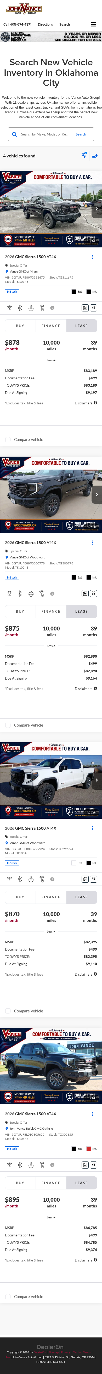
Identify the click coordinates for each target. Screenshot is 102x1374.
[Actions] (92, 256)
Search (81, 134)
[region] (51, 379)
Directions (45, 24)
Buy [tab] (20, 326)
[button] (17, 24)
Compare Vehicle (28, 439)
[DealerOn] (50, 1347)
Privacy (66, 1352)
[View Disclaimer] (52, 307)
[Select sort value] (93, 156)
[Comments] (85, 307)
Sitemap (53, 1352)
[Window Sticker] (93, 307)
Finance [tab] (51, 326)
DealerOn (40, 1352)
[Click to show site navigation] (94, 24)
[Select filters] (84, 156)
